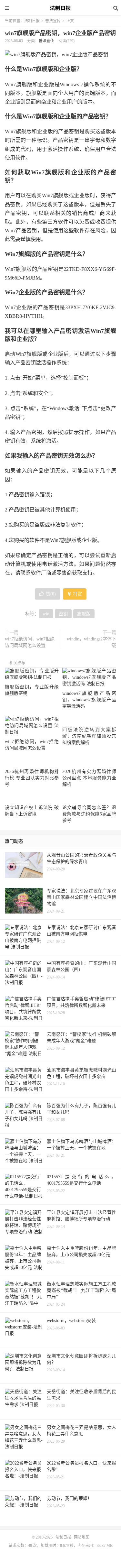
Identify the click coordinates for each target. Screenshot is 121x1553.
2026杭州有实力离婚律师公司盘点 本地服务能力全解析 (89, 778)
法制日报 (61, 8)
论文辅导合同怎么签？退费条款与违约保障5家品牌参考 (89, 814)
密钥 (63, 613)
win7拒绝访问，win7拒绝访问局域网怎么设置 (30, 642)
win (46, 613)
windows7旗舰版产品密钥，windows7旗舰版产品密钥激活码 (89, 700)
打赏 (77, 594)
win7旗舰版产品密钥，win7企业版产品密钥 (60, 33)
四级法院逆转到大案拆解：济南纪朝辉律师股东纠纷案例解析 (89, 736)
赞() (51, 594)
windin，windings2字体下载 (91, 642)
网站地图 (81, 1537)
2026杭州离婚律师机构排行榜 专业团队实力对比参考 (32, 778)
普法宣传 (53, 21)
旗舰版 (84, 613)
